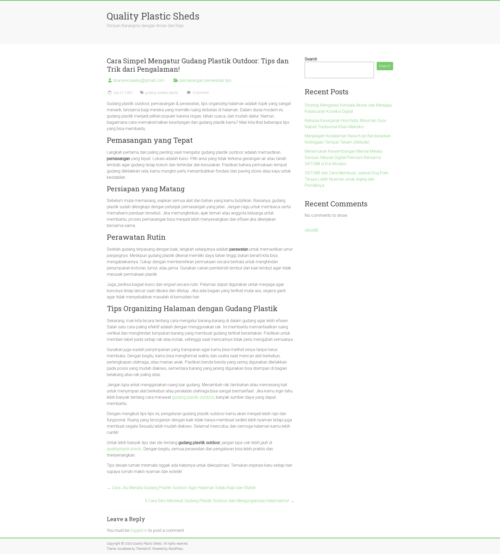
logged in (138, 530)
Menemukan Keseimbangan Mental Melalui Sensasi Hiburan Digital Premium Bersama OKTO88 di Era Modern (343, 157)
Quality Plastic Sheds (153, 16)
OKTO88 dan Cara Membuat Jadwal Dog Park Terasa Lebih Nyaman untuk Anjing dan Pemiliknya (346, 179)
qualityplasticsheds (124, 448)
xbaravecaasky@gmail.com (139, 80)
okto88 (311, 230)
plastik (173, 93)
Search (311, 59)
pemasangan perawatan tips (205, 80)
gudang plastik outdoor (193, 397)
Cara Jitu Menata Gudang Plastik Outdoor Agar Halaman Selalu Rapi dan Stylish (181, 487)
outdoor (162, 93)
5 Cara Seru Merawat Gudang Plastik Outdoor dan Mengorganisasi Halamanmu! (219, 500)
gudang (150, 93)
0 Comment (200, 93)
